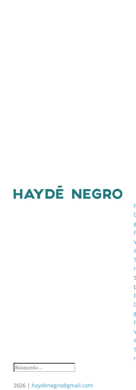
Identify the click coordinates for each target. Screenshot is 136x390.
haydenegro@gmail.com (62, 385)
